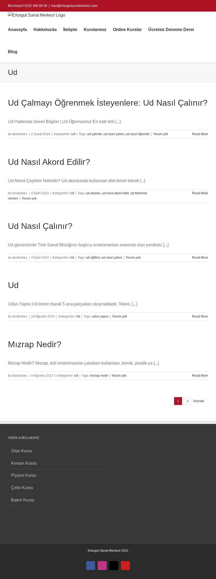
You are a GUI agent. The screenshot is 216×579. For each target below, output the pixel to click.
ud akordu (93, 193)
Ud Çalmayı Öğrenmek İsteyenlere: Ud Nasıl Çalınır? (108, 102)
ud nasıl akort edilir (115, 193)
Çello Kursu (22, 487)
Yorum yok (160, 134)
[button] (25, 52)
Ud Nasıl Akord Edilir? (49, 162)
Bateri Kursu (22, 500)
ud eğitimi (93, 257)
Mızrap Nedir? (34, 344)
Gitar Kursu (21, 451)
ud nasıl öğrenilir (138, 134)
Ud (73, 134)
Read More (200, 134)
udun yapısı (100, 316)
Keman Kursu (24, 463)
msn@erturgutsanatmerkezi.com (74, 6)
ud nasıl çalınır (114, 134)
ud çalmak (94, 134)
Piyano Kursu (23, 475)
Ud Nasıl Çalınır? (40, 226)
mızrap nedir (99, 375)
